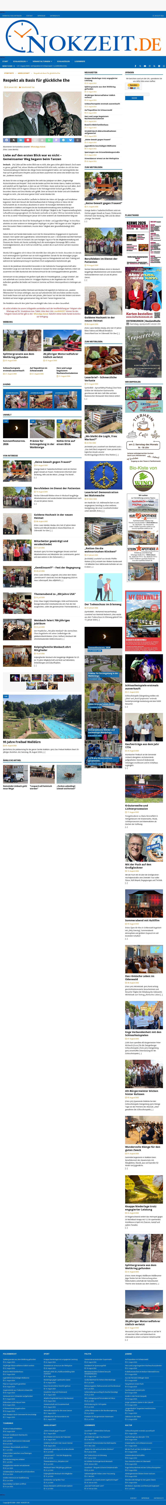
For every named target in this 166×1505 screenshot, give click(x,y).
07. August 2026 (133, 1039)
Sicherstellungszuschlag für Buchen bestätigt (101, 1392)
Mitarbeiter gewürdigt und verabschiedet (51, 542)
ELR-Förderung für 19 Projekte (95, 1404)
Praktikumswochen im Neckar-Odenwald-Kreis (142, 1372)
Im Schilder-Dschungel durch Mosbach (98, 1461)
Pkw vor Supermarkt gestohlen (14, 1384)
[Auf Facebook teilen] (6, 140)
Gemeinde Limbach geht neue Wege (15, 787)
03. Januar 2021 (11, 87)
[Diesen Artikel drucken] (42, 140)
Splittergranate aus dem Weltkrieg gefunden (18, 355)
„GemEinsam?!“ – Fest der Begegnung (57, 567)
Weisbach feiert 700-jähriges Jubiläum (52, 622)
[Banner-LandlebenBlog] (143, 399)
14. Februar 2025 (91, 1488)
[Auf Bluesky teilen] (70, 140)
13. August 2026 (95, 651)
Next (7, 400)
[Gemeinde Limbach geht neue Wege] (15, 774)
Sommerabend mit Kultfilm (142, 920)
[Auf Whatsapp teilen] (49, 140)
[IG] (150, 66)
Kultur (128, 1425)
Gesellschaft (26, 87)
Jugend (128, 1354)
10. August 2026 (42, 492)
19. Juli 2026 (40, 653)
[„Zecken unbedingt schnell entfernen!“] (69, 774)
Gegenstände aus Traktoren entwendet (17, 1390)
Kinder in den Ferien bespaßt (136, 1396)
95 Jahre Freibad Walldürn (22, 742)
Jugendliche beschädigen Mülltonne (100, 146)
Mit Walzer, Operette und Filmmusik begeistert (142, 1486)
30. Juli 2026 (8, 1437)
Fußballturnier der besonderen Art (56, 1416)
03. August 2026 (11, 745)
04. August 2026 (95, 707)
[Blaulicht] (144, 1248)
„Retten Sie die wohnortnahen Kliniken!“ (101, 550)
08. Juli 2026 (8, 1456)
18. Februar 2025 (91, 1482)
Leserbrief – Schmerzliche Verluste (101, 379)
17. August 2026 (133, 812)
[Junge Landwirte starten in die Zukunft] (19, 399)
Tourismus (8, 1423)
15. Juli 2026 (49, 1488)
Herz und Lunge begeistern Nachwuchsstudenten (67, 370)
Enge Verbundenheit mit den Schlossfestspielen (143, 1033)
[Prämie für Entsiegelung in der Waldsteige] (42, 428)
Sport (46, 1354)
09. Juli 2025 (90, 1470)
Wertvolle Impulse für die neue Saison (58, 1410)
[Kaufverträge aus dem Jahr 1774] (26, 678)
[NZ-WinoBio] (143, 492)
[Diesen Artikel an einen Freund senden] (35, 140)
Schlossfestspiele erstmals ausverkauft (13, 369)
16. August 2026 (51, 1382)
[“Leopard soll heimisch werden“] (42, 774)
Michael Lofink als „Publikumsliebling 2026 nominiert (59, 1373)
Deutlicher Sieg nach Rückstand (55, 1392)
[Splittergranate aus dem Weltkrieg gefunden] (22, 340)
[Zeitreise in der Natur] (68, 399)
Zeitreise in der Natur (133, 1416)
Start (5, 61)
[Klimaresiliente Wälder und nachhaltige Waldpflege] (103, 726)
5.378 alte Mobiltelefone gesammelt (100, 759)
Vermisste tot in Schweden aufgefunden (18, 1396)
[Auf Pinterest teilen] (27, 140)
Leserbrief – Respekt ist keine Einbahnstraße (101, 1467)
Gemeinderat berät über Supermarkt (98, 1359)
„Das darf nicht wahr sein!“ (94, 1486)
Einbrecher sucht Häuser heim (14, 1402)
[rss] (154, 66)
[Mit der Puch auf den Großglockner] (47, 678)
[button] (2, 12)
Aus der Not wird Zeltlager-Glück (137, 1378)
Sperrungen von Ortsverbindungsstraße (102, 152)
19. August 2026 (10, 1399)
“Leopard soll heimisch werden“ (41, 787)
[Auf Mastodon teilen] (56, 140)
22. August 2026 (11, 360)
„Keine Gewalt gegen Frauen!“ (52, 462)
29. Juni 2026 (9, 1468)
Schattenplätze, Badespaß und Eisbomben (19, 1472)
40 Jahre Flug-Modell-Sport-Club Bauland (58, 1398)
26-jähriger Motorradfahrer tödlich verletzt (60, 355)
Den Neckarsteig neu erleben (14, 1459)
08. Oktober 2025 (91, 1464)
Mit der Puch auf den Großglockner (138, 866)
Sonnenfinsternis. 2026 (14, 442)
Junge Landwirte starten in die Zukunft (139, 1402)
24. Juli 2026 (8, 1444)
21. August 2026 (11, 374)
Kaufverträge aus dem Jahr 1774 (142, 745)
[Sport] (144, 1189)
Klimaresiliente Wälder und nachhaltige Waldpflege (101, 731)
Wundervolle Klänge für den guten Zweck (142, 1148)
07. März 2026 (92, 499)
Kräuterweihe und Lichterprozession (136, 807)
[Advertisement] (145, 118)
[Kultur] (144, 668)
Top (33, 87)
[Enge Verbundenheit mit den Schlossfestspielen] (31, 686)
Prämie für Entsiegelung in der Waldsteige (42, 444)
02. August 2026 (95, 736)
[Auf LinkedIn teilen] (20, 140)
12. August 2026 (92, 384)
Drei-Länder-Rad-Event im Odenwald (16, 1441)
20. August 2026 (91, 161)
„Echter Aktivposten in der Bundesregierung (100, 1410)
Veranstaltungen (41, 61)
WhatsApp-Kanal (38, 147)
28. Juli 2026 (40, 571)
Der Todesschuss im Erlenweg (103, 604)
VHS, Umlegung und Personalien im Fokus (99, 1398)
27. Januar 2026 (92, 555)
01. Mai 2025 (90, 1476)
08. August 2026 (42, 521)
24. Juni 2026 (9, 1474)
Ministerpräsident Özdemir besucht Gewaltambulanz (97, 1373)
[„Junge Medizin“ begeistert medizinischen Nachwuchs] (43, 399)
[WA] (164, 66)
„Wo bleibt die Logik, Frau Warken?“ (101, 438)
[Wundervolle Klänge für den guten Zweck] (53, 686)
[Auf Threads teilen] (77, 140)
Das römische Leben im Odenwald (139, 977)
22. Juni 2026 (9, 1480)
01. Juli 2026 (8, 1462)
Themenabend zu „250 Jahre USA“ (55, 594)
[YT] (145, 66)
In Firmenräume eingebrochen (14, 1408)
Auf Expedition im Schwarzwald (38, 369)
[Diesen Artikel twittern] (13, 140)
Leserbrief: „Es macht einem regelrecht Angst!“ (101, 1480)
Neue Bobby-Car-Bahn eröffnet (14, 1484)
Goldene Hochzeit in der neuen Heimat (53, 516)
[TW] (140, 66)
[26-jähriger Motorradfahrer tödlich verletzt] (62, 340)
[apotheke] (143, 589)
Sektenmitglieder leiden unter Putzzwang (99, 1473)
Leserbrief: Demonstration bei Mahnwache (101, 494)
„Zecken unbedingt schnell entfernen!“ (66, 787)
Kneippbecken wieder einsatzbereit (16, 1465)
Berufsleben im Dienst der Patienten (57, 488)
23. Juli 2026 (40, 627)
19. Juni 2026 (9, 1486)
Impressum (41, 16)
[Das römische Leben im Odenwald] (69, 678)
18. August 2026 (10, 1405)
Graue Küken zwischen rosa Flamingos (17, 1453)
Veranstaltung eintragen (12, 16)
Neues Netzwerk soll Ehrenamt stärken (58, 1486)
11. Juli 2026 (8, 1450)
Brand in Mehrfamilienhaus (96, 125)
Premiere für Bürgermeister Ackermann (99, 1416)
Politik (87, 1354)
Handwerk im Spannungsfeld (95, 1365)
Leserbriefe (80, 61)
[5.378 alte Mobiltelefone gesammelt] (103, 754)
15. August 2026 (133, 871)
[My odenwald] (143, 650)
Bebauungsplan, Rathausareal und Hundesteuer (102, 1386)
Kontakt (29, 16)
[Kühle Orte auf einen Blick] (69, 428)
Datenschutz (55, 16)
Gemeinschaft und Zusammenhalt (56, 1404)
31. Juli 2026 (40, 548)
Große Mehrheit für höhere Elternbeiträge (99, 1380)
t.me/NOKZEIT (59, 311)
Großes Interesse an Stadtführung (16, 1478)
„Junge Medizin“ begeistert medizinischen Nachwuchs (140, 1409)
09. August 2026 (133, 924)
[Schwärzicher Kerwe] (143, 265)
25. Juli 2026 (40, 597)
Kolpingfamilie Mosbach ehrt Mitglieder (52, 648)
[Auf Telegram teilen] (63, 140)
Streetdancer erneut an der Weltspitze (102, 158)
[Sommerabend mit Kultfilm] (58, 678)
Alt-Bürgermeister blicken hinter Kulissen (141, 1092)
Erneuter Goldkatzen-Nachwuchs (15, 1435)
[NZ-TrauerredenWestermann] (143, 376)
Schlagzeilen (19, 61)
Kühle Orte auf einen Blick (66, 442)
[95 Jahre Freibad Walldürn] (42, 717)
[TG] (159, 66)
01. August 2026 (133, 1153)
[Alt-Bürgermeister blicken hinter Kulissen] (42, 686)
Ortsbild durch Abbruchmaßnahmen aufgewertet (100, 132)
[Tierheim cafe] (143, 462)
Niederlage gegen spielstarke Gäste (57, 1380)
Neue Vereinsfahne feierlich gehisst (57, 1386)
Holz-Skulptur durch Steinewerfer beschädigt (19, 1414)
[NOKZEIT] (83, 55)
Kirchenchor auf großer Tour (54, 1480)
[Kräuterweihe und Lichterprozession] (36, 678)
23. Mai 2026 (91, 443)
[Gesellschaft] (17, 471)
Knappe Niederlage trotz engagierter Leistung (101, 79)
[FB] (135, 66)
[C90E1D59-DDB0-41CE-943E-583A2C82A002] (144, 411)
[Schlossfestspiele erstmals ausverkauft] (15, 678)
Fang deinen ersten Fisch (134, 1384)
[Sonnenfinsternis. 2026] (15, 428)
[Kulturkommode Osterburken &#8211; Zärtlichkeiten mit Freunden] (143, 325)
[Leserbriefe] (103, 360)
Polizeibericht (10, 1354)
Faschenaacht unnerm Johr (135, 1390)
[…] (35, 477)
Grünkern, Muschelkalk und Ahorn (15, 1447)
